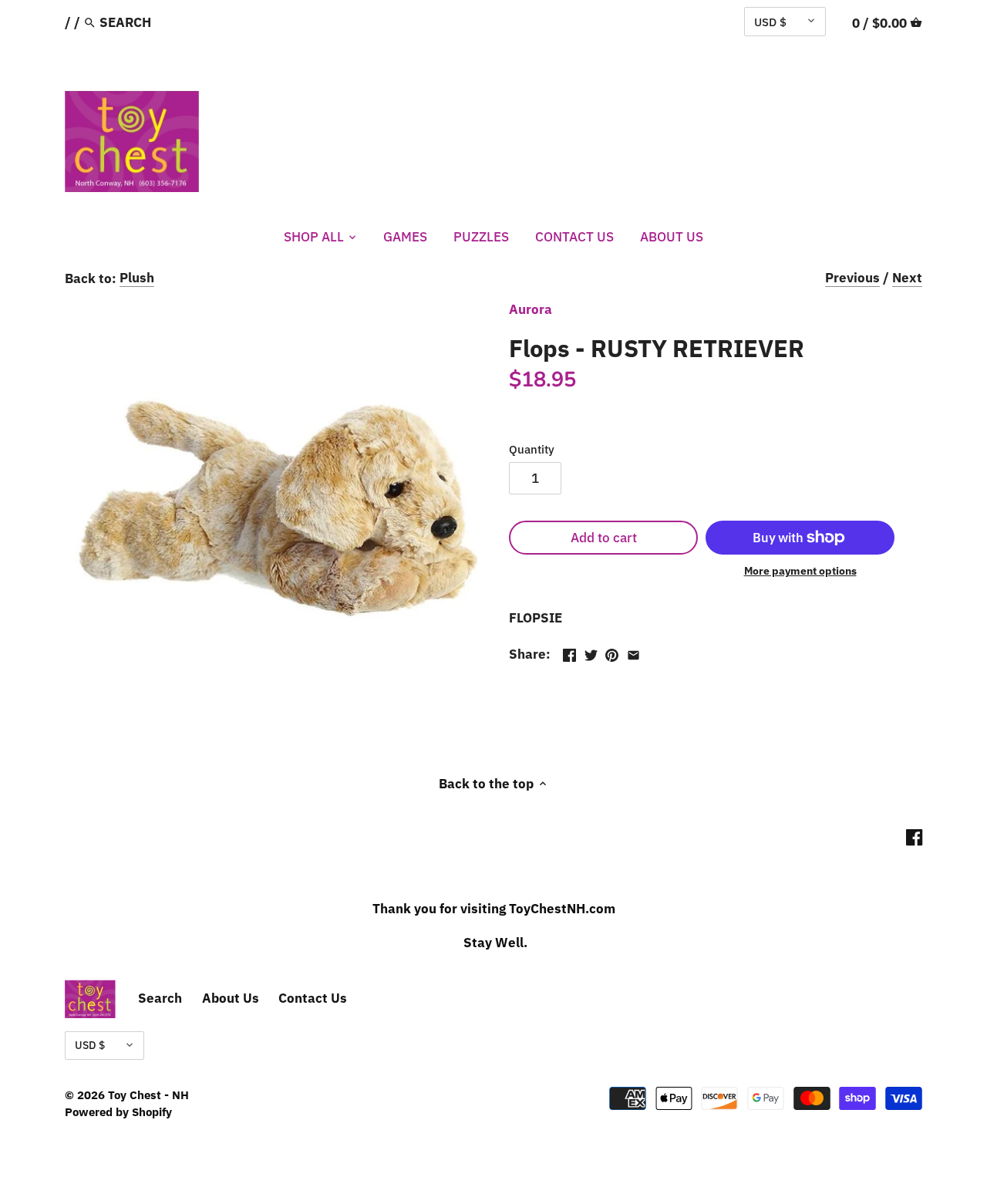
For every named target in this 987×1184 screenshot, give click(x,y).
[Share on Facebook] (569, 652)
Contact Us (312, 998)
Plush (137, 277)
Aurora (530, 309)
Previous (852, 277)
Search (160, 998)
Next (907, 277)
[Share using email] (633, 652)
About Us (230, 998)
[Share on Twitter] (591, 652)
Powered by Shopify (118, 1111)
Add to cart (604, 537)
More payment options (800, 571)
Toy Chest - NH (148, 1094)
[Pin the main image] (611, 652)
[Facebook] (914, 837)
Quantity (531, 449)
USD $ (770, 21)
